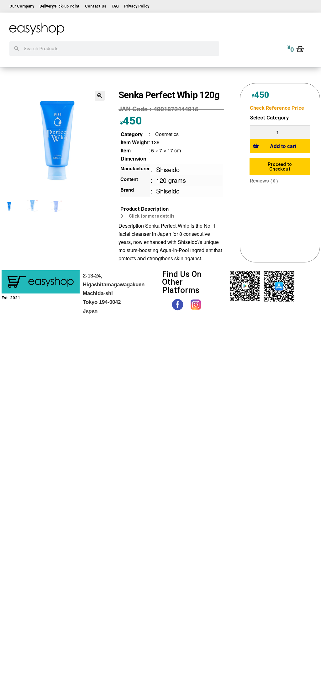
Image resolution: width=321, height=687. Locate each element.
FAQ (115, 6)
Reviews (259, 181)
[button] (100, 96)
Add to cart (283, 146)
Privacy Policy (136, 6)
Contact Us (95, 6)
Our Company (21, 6)
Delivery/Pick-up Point (59, 6)
